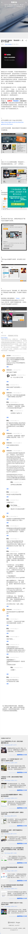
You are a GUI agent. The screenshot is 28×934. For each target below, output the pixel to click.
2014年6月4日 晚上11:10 (14, 538)
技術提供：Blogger (15, 922)
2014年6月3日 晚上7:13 (14, 402)
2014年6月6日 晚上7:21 (14, 628)
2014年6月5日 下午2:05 (14, 551)
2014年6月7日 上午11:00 (14, 644)
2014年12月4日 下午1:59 (14, 677)
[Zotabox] (0, 933)
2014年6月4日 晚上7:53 (13, 516)
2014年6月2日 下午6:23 (20, 375)
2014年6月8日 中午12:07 (18, 410)
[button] (26, 41)
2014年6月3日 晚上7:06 (16, 392)
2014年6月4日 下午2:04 (14, 500)
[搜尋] (26, 3)
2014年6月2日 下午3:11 (16, 370)
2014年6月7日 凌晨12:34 (14, 636)
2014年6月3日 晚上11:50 (17, 433)
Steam (18, 298)
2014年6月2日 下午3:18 (14, 384)
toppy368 (13, 375)
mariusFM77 (17, 925)
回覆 (7, 366)
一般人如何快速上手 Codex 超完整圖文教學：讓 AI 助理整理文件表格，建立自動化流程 (12, 849)
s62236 (9, 355)
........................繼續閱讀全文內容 (18, 754)
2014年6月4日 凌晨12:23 (17, 450)
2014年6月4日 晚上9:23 (14, 525)
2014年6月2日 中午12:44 (16, 355)
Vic (7, 516)
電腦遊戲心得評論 (13, 335)
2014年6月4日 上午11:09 (18, 482)
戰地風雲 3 (16, 101)
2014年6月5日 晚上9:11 (14, 619)
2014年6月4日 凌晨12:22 (17, 442)
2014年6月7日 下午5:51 (18, 667)
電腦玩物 (14, 2)
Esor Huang (14, 505)
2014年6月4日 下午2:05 (15, 506)
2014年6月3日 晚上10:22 (14, 420)
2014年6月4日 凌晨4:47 (14, 492)
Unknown (9, 370)
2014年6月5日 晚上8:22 (16, 609)
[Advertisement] (14, 24)
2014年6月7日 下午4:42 (14, 657)
